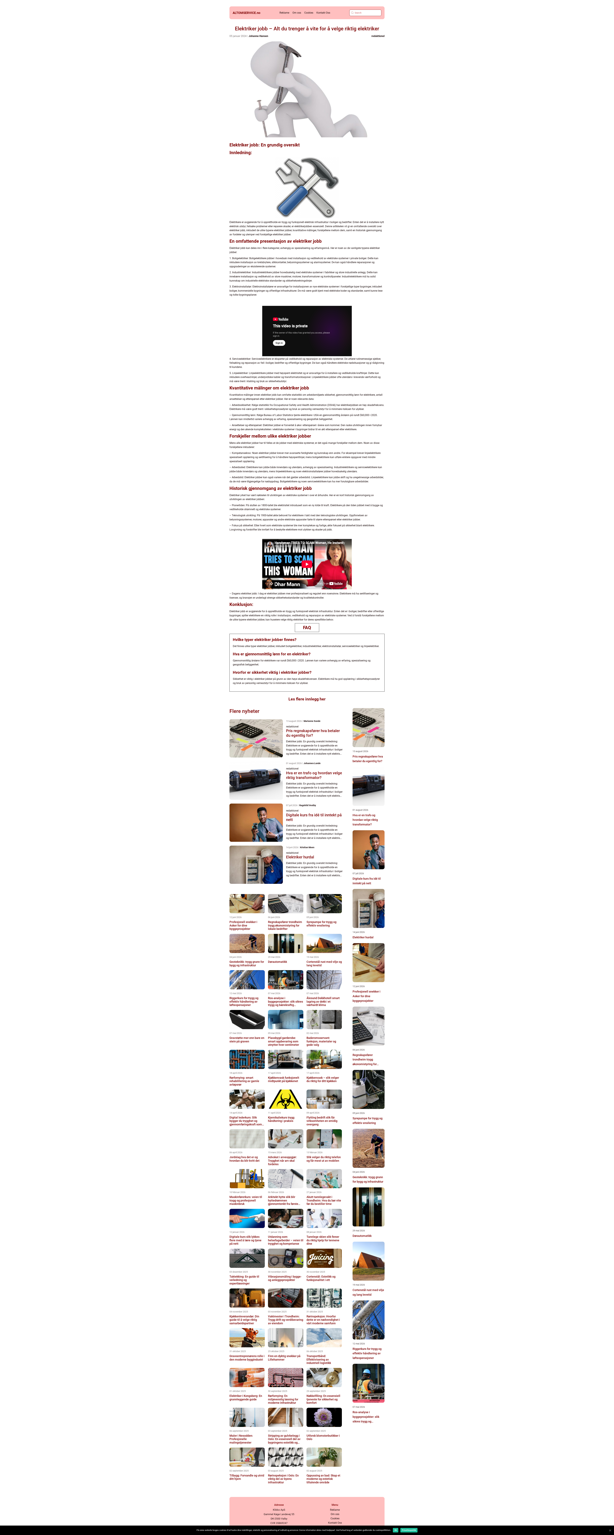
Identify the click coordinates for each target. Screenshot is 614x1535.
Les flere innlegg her (307, 699)
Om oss (296, 12)
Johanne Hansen (258, 36)
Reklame (284, 12)
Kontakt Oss (323, 12)
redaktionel (378, 36)
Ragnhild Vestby (307, 805)
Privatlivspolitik (409, 1530)
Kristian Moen (307, 847)
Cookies (308, 12)
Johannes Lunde (312, 763)
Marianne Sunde (312, 721)
